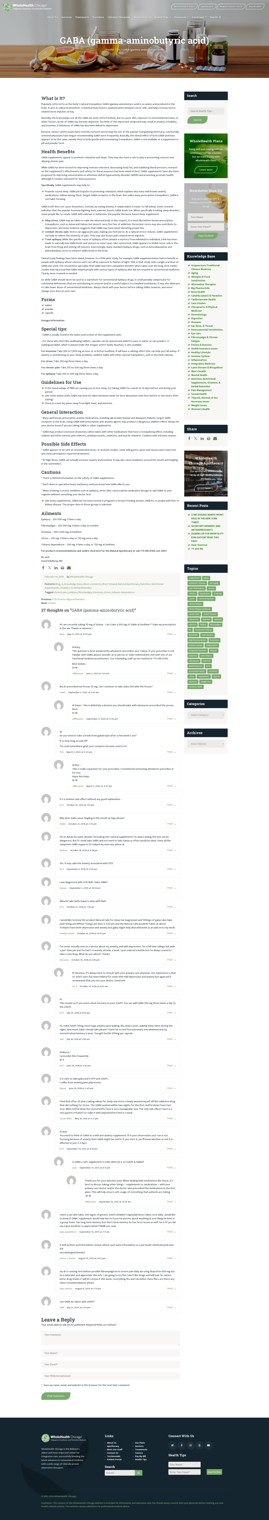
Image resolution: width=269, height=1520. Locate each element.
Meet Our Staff (114, 1450)
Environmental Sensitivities (207, 330)
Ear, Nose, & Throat (202, 326)
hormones (214, 640)
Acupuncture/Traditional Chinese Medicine (205, 267)
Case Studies (198, 303)
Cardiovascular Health (203, 299)
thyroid (216, 676)
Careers (139, 1453)
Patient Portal (114, 1459)
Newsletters (141, 17)
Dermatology (199, 315)
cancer (192, 598)
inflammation (211, 645)
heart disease (207, 635)
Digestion (196, 318)
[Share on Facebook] (44, 568)
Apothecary (206, 487)
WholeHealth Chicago (81, 577)
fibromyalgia (85, 592)
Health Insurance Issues (204, 349)
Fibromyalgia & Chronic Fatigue (204, 339)
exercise (192, 624)
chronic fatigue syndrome (199, 609)
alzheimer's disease (197, 583)
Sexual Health (199, 394)
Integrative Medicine (203, 364)
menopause (194, 660)
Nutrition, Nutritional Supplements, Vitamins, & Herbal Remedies (205, 383)
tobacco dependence (123, 592)
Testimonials (113, 1456)
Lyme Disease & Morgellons (207, 368)
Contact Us (112, 1453)
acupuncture (194, 578)
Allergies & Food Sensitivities (200, 279)
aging (206, 578)
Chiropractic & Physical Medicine (204, 309)
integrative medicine (197, 650)
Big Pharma (205, 593)
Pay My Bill (140, 1456)
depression (194, 619)
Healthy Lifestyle (201, 352)
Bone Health (198, 292)
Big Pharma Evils (200, 288)
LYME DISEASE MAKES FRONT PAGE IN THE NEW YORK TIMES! (207, 519)
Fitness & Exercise (201, 345)
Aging (194, 273)
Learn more (206, 169)
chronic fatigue (195, 603)
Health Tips (162, 17)
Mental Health (199, 375)
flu (190, 629)
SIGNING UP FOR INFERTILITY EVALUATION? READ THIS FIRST (207, 537)
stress (107, 592)
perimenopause (195, 666)
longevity (193, 655)
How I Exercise (199, 545)
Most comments (92, 584)
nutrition (206, 660)
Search (214, 17)
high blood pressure (197, 640)
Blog (57, 584)
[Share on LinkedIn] (57, 568)
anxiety (211, 588)
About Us (52, 17)
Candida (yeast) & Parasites (206, 296)
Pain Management (201, 390)
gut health (193, 635)
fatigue (203, 624)
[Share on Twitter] (51, 568)
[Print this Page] (64, 568)
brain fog (218, 593)
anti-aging (214, 583)
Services (67, 17)
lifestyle (213, 650)
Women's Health (195, 686)
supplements (203, 676)
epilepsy (72, 592)
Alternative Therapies (203, 284)
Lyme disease (206, 655)
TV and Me (197, 549)
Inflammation (199, 360)
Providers (98, 17)
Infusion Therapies (119, 17)
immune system (195, 645)
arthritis (192, 593)
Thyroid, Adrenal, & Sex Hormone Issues (204, 400)
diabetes (206, 619)
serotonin (213, 671)
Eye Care (196, 334)
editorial (217, 619)
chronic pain (60, 592)
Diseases (196, 322)
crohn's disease (209, 614)
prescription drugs (197, 671)
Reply (170, 634)
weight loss (205, 681)
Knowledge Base (73, 584)
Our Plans (140, 1443)
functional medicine (203, 629)
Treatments (82, 17)
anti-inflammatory (196, 588)
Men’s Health (198, 371)
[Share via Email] (70, 568)
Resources (180, 17)
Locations (198, 17)
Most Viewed (109, 584)
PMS (208, 666)
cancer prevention (206, 598)
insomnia (98, 592)
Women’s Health (200, 409)
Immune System (200, 356)
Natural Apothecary (128, 584)
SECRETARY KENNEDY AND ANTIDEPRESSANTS (205, 528)
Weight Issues (199, 405)
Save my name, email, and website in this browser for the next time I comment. (87, 1385)
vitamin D (193, 681)
